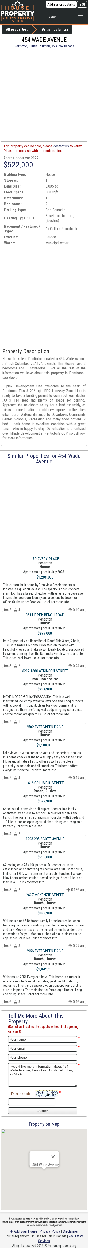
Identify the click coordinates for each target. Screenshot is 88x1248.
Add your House (25, 1231)
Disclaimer (70, 1231)
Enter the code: (21, 1094)
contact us (61, 146)
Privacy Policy (50, 1231)
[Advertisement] (44, 94)
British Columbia (55, 29)
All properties (17, 29)
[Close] (53, 1156)
